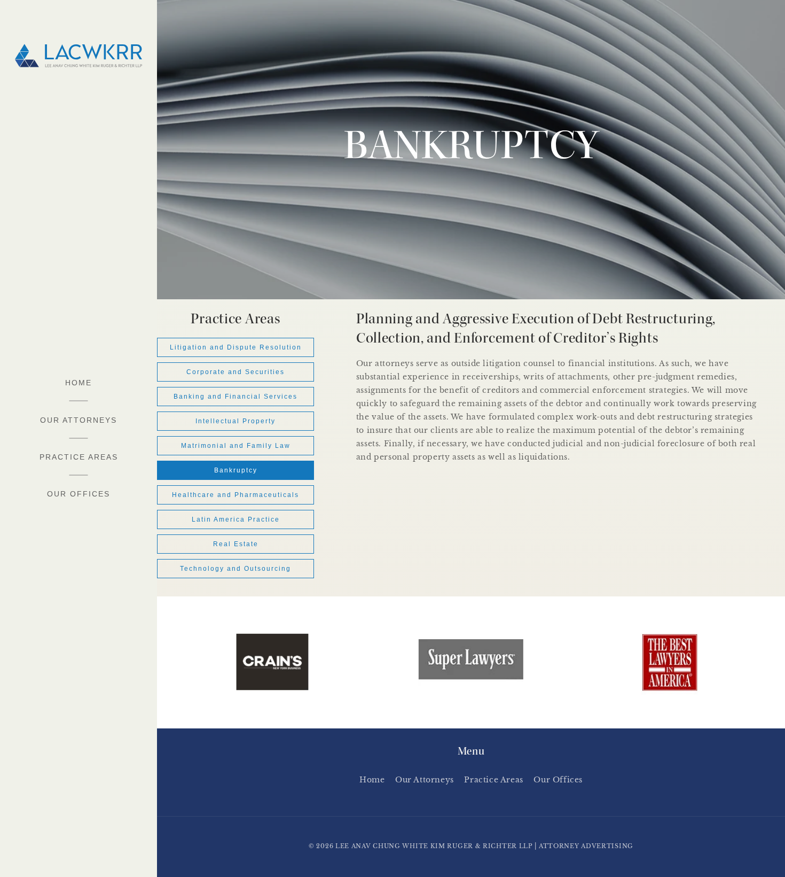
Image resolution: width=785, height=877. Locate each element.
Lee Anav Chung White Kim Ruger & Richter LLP (434, 846)
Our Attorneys (424, 780)
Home (371, 780)
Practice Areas (493, 780)
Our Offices (558, 780)
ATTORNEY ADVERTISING (586, 846)
